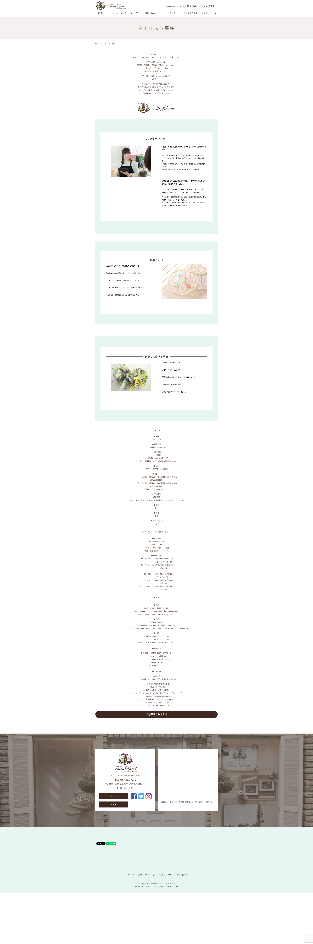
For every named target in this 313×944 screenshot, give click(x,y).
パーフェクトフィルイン (141, 874)
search (217, 13)
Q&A (154, 874)
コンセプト (135, 13)
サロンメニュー (151, 13)
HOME (100, 13)
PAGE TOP (304, 913)
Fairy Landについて (116, 13)
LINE (113, 804)
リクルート (207, 13)
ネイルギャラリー (172, 13)
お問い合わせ (182, 874)
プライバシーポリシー (166, 874)
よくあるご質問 (191, 13)
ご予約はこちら (114, 796)
